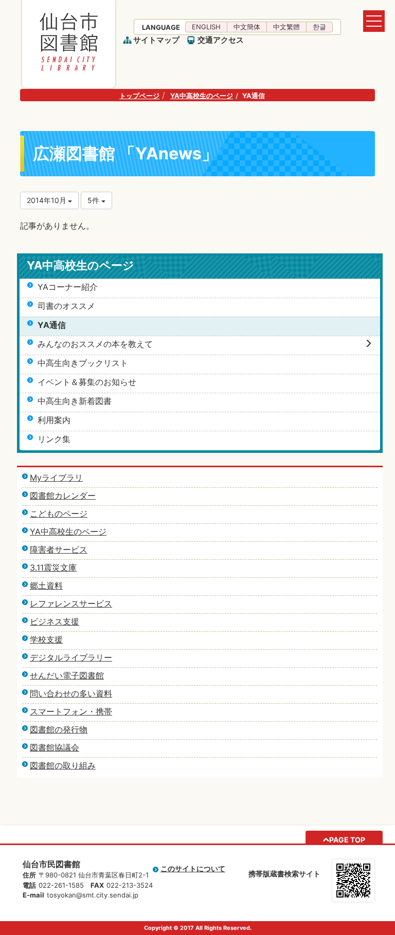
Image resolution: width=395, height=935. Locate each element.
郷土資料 (46, 585)
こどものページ (58, 513)
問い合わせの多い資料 (71, 693)
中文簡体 (247, 27)
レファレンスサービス (71, 603)
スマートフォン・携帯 (71, 711)
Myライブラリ (56, 477)
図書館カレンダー (63, 495)
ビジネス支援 (54, 621)
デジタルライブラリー (71, 657)
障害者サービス (58, 549)
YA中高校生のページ (201, 95)
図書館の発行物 (58, 729)
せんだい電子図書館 (67, 675)
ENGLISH (206, 27)
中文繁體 (286, 27)
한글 (319, 27)
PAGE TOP (347, 839)
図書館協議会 (54, 747)
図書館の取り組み (63, 765)
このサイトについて (192, 868)
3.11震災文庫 (53, 567)
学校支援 (46, 639)
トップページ (139, 95)
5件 (94, 200)
